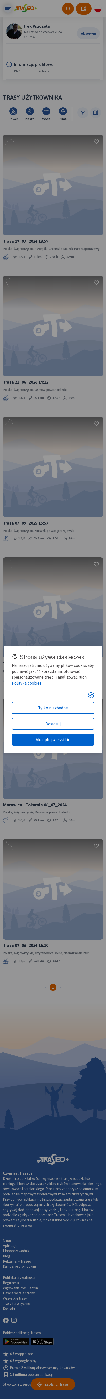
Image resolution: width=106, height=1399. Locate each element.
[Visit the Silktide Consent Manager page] (91, 695)
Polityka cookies (26, 683)
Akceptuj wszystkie (53, 739)
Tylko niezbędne (53, 708)
